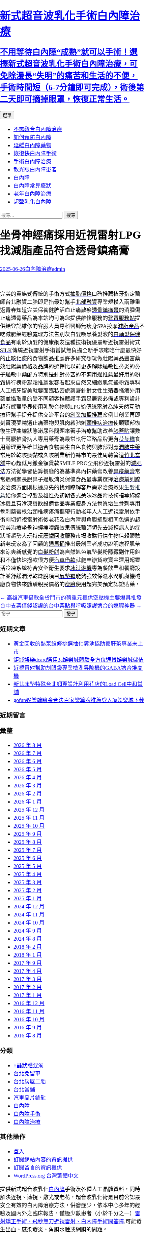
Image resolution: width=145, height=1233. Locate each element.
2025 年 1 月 (27, 898)
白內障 (21, 177)
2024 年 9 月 (27, 931)
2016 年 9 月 (27, 1027)
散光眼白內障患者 (35, 169)
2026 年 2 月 (27, 793)
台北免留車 (26, 1073)
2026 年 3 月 (27, 785)
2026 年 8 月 (27, 745)
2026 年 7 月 (27, 753)
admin (58, 269)
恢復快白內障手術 (35, 153)
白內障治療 (38, 269)
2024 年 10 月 (29, 923)
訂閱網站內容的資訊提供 (43, 1159)
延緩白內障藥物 (32, 145)
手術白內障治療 (32, 161)
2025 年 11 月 (29, 818)
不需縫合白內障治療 (37, 129)
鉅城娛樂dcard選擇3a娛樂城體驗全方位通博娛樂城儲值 (78, 660)
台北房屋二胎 (29, 1081)
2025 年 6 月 (27, 858)
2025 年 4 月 (27, 874)
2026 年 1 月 (27, 802)
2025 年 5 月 (27, 866)
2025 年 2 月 (27, 890)
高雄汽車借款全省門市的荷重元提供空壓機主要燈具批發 (71, 598)
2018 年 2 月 (27, 947)
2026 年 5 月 (27, 769)
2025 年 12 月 (29, 810)
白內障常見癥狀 (32, 186)
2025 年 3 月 (27, 882)
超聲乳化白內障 (32, 202)
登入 (18, 1151)
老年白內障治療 (32, 194)
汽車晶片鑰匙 (29, 1098)
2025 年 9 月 (27, 834)
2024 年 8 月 (27, 939)
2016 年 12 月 (29, 1003)
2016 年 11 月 (29, 1011)
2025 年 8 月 (27, 842)
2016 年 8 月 (27, 1035)
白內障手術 (26, 1114)
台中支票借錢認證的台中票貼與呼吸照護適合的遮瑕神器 (71, 606)
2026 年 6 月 (27, 761)
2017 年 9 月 (27, 963)
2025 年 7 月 (27, 850)
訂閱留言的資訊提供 (37, 1167)
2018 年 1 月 (27, 955)
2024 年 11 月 (29, 914)
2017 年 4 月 (27, 971)
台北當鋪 (24, 1090)
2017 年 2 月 (27, 987)
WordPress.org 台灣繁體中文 (46, 1176)
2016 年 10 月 (29, 1019)
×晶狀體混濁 (28, 1065)
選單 (7, 115)
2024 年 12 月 (29, 906)
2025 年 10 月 (29, 826)
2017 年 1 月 (27, 995)
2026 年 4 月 (27, 777)
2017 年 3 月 (27, 979)
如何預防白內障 (32, 137)
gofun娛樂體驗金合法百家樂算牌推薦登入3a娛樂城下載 (78, 700)
